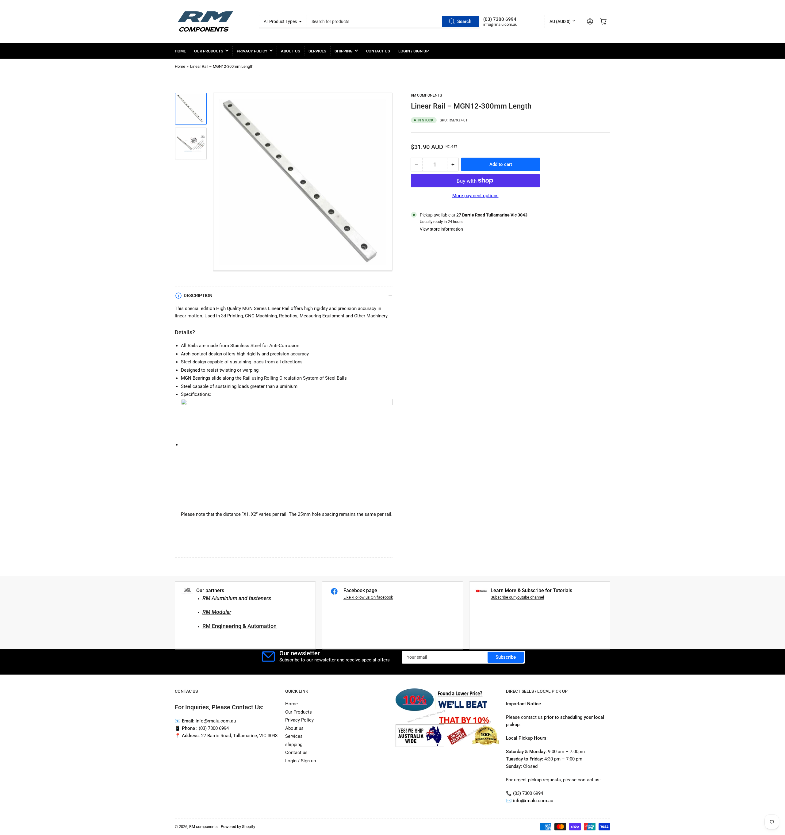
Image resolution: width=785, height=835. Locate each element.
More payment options (475, 195)
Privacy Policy (252, 51)
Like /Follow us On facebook (368, 597)
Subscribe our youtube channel (517, 597)
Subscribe (506, 657)
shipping (344, 51)
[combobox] (393, 21)
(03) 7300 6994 (214, 728)
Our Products (208, 51)
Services (317, 51)
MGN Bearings (195, 378)
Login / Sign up (413, 51)
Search (464, 21)
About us (290, 51)
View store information (441, 229)
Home (180, 51)
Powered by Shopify (238, 826)
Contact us (378, 51)
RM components (426, 95)
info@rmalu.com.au (533, 800)
